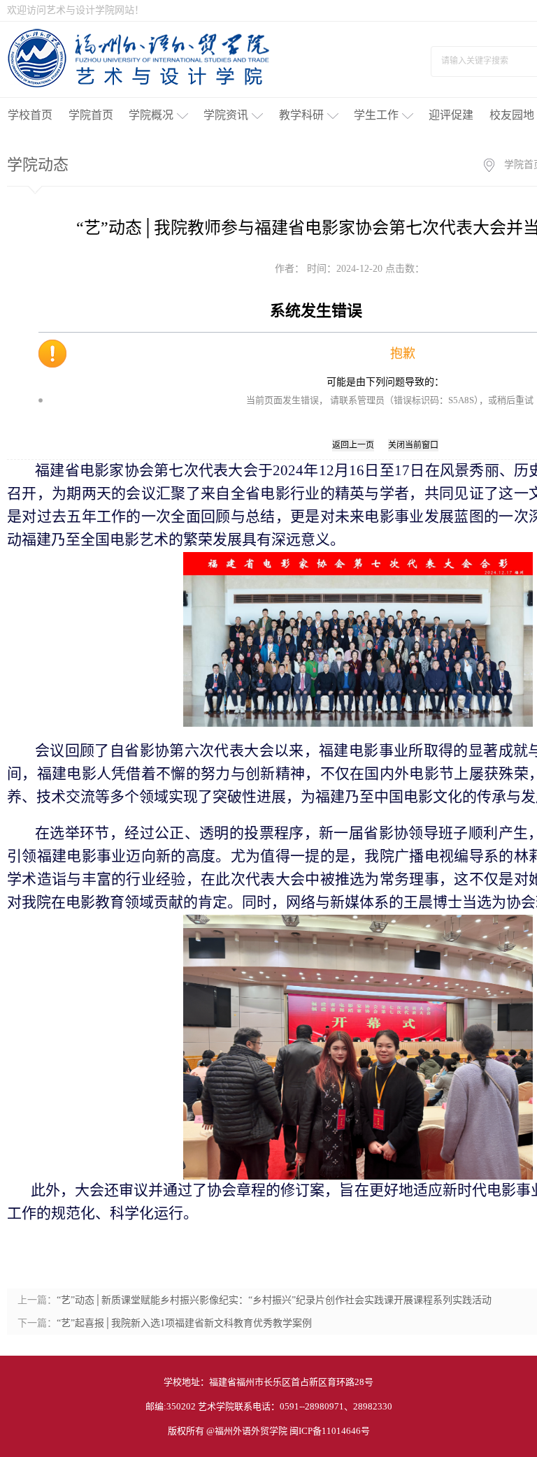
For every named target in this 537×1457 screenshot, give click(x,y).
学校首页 (30, 115)
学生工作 (376, 115)
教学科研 (301, 115)
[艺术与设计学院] (139, 57)
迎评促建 (451, 115)
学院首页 (91, 115)
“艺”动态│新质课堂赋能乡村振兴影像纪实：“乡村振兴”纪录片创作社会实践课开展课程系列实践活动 (274, 1300)
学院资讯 (225, 115)
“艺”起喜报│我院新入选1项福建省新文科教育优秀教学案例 (184, 1323)
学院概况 (151, 115)
